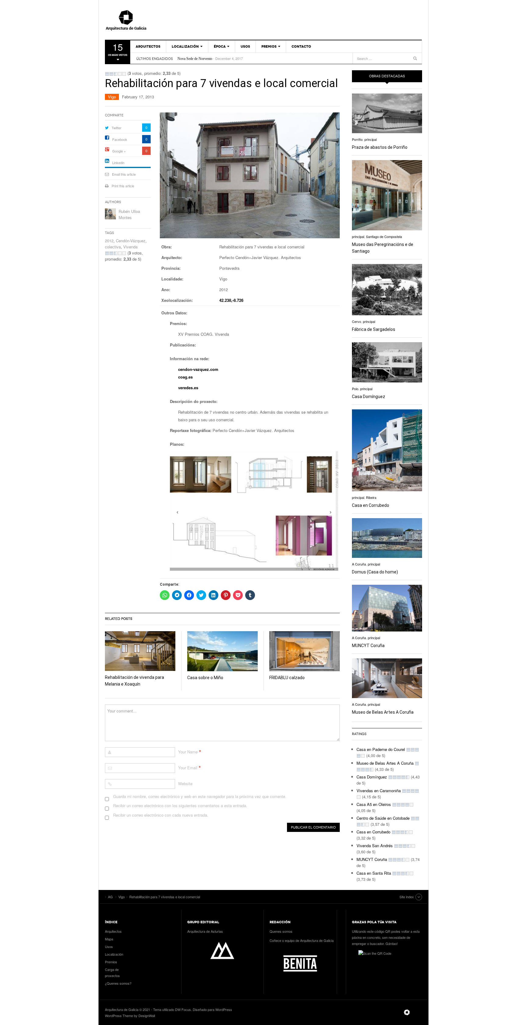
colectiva (113, 247)
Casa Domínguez (368, 396)
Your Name (188, 752)
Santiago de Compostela (384, 236)
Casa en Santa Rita (374, 873)
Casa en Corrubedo (370, 505)
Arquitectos (148, 46)
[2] (111, 74)
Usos (245, 46)
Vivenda (130, 247)
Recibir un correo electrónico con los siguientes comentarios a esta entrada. (180, 805)
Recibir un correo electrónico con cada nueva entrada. (160, 815)
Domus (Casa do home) (375, 571)
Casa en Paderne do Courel (381, 749)
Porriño (357, 139)
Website (185, 783)
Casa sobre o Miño (205, 677)
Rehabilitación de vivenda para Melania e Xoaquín (213, 59)
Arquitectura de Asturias (205, 931)
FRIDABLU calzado (287, 677)
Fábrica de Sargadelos (373, 329)
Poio (355, 388)
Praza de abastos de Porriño (379, 147)
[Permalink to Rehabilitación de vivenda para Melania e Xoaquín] (140, 651)
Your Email (187, 768)
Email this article (124, 174)
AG (140, 20)
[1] (107, 74)
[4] (120, 74)
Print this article (123, 185)
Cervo (356, 321)
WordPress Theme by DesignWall (130, 1015)
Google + (119, 150)
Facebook (119, 139)
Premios (269, 46)
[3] (115, 74)
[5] (124, 74)
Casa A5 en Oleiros (374, 804)
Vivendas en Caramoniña (379, 790)
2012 (109, 240)
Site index (407, 896)
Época (220, 46)
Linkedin (118, 162)
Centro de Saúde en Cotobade (383, 818)
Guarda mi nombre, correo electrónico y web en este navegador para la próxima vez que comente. (199, 796)
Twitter (116, 127)
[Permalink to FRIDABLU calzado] (304, 651)
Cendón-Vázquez (130, 240)
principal (370, 139)
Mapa (109, 938)
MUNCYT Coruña (368, 645)
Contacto (301, 46)
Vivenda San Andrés (375, 845)
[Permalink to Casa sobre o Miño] (222, 651)
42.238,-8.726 (231, 300)
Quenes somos (281, 931)
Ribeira (371, 497)
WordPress (223, 1009)
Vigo (112, 97)
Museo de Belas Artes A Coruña (383, 712)
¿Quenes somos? (118, 983)
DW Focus (183, 1009)
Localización (185, 46)
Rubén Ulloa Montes (129, 214)
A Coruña (359, 564)
